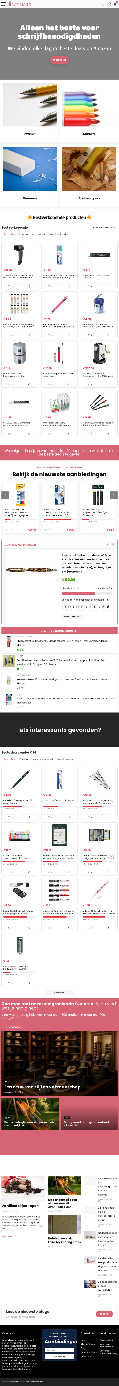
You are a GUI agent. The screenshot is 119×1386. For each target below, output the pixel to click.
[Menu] (3, 4)
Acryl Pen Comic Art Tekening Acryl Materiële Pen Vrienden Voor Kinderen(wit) (98, 803)
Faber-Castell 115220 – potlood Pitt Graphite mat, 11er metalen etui (58, 858)
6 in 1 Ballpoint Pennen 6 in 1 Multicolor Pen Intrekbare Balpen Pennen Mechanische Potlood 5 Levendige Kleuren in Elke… (58, 328)
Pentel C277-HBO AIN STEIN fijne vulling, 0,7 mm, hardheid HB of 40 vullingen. (96, 514)
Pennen (20, 656)
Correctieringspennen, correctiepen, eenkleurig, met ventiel (57, 425)
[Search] (102, 4)
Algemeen (7, 1236)
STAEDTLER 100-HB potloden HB (58, 800)
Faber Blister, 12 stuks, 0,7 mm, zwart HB (97, 276)
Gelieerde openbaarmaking (108, 1352)
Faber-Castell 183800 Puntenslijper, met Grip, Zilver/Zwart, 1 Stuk (14, 376)
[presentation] (5, 495)
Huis (83, 1340)
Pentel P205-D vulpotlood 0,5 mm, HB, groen (18, 801)
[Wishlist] (109, 4)
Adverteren (86, 1356)
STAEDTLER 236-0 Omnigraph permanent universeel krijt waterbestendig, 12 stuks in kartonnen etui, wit (16, 426)
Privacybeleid (106, 1340)
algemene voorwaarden (106, 1345)
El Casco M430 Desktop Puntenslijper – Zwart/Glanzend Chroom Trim (98, 376)
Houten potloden (24, 636)
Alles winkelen (88, 1344)
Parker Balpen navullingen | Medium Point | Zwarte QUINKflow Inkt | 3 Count (16, 969)
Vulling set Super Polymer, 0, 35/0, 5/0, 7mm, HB (56, 512)
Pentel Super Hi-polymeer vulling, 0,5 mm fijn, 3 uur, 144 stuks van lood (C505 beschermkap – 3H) (19, 326)
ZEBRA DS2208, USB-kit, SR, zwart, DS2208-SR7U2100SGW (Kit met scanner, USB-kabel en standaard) (18, 279)
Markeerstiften (23, 675)
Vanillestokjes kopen (20, 1205)
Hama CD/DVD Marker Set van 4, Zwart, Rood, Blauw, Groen (98, 424)
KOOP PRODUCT (72, 612)
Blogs (83, 1348)
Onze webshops (89, 1352)
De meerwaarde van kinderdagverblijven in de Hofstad (107, 1186)
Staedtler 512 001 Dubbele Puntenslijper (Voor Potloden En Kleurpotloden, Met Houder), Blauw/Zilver (98, 328)
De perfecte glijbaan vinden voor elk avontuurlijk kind (62, 1203)
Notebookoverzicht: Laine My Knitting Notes (64, 1240)
